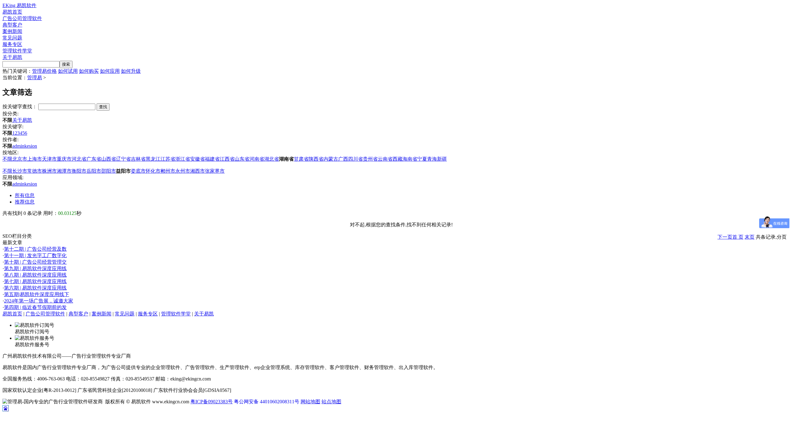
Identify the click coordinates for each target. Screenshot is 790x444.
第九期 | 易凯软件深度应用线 (35, 268)
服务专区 (12, 44)
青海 (432, 159)
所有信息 (25, 195)
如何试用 (68, 71)
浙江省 (182, 159)
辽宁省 (123, 159)
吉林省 (138, 159)
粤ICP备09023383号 (211, 401)
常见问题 (12, 37)
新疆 (442, 159)
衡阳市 (79, 171)
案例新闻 (12, 31)
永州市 (182, 171)
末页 (750, 237)
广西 (343, 159)
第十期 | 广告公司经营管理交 (35, 262)
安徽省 (197, 159)
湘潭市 (64, 171)
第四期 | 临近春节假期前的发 (35, 307)
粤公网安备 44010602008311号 (266, 401)
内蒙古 (330, 159)
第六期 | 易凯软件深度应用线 (35, 287)
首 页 (737, 237)
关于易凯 (12, 57)
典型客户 (12, 24)
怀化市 (153, 171)
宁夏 (422, 159)
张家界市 (215, 171)
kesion (30, 146)
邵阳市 (108, 171)
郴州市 (167, 171)
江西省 (227, 159)
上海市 (34, 159)
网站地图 (310, 401)
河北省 (79, 159)
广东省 (93, 159)
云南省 (385, 159)
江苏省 (167, 159)
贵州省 (370, 159)
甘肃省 (301, 159)
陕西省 (316, 159)
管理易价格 (44, 71)
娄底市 (138, 171)
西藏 (397, 159)
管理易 (34, 77)
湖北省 (271, 159)
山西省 (108, 159)
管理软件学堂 (17, 50)
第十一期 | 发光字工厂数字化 (35, 255)
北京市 (19, 159)
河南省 (256, 159)
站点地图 (331, 401)
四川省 (355, 159)
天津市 (49, 159)
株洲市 (49, 171)
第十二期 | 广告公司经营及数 (35, 249)
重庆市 (64, 159)
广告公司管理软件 (22, 18)
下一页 (724, 237)
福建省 (212, 159)
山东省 (242, 159)
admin (18, 146)
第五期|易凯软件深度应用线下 (36, 294)
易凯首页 (12, 11)
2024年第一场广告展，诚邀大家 (38, 300)
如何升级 (131, 71)
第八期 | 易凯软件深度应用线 (35, 275)
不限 (7, 159)
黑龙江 (153, 159)
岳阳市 (93, 171)
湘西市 (197, 171)
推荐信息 (25, 201)
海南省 (409, 159)
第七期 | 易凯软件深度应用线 (35, 281)
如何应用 (110, 71)
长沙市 (19, 171)
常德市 (34, 171)
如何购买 (89, 71)
